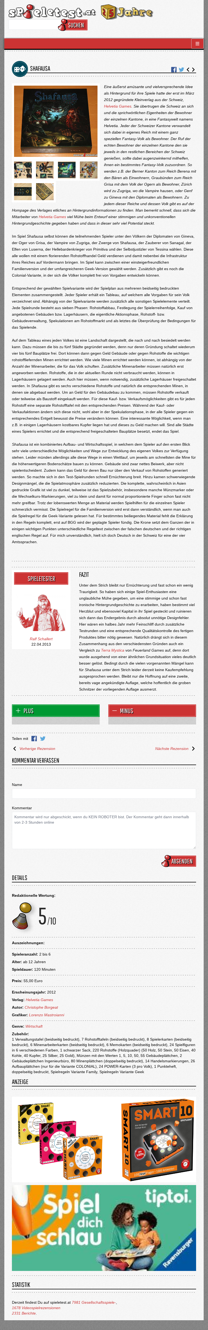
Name (17, 784)
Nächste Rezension (171, 748)
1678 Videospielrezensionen (36, 1308)
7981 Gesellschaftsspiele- (94, 1302)
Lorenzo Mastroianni (46, 1015)
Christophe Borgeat (41, 1007)
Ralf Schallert (41, 639)
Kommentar (22, 808)
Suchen (76, 25)
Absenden (182, 861)
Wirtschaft (34, 1026)
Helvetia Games (117, 106)
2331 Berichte (24, 1313)
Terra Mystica (112, 650)
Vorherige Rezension (37, 748)
